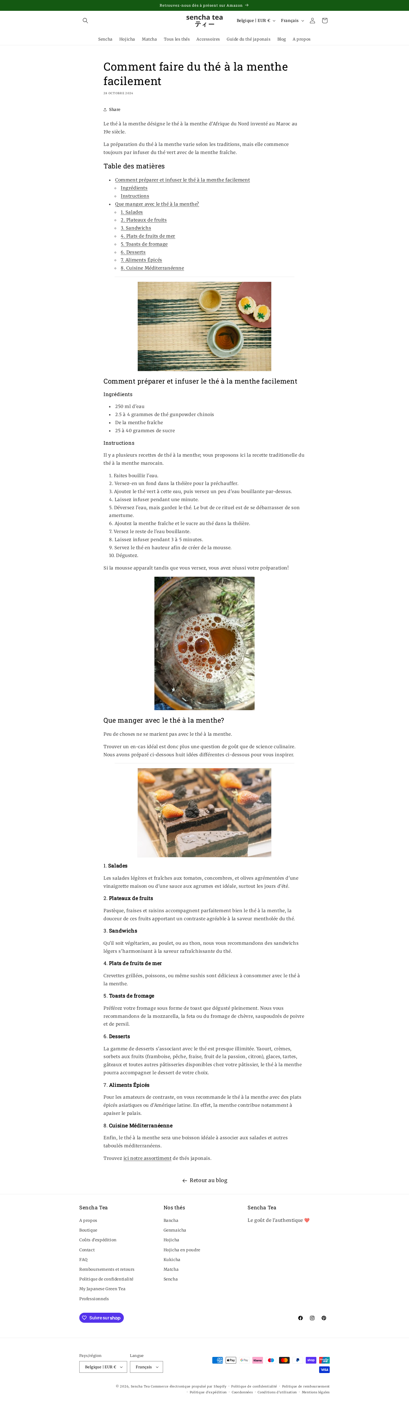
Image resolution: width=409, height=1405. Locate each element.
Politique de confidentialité (106, 1279)
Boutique (88, 1230)
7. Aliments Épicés (141, 260)
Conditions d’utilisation (277, 1392)
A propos (88, 1220)
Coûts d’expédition (98, 1239)
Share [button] (114, 109)
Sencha (171, 1279)
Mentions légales (316, 1392)
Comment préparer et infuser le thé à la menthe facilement (182, 180)
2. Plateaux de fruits (144, 220)
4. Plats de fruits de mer (148, 236)
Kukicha (172, 1259)
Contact (87, 1249)
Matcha (171, 1269)
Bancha (171, 1220)
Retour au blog (208, 1180)
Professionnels (94, 1298)
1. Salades (132, 212)
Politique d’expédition (208, 1392)
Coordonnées (242, 1392)
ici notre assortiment (148, 1158)
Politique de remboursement (306, 1386)
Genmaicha (175, 1230)
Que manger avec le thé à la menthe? (157, 204)
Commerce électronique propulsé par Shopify (188, 1386)
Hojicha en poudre (182, 1249)
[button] (85, 20)
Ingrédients (134, 188)
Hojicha (171, 1239)
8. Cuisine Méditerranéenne (152, 268)
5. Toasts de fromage (144, 244)
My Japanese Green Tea (102, 1288)
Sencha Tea (140, 1386)
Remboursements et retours (107, 1269)
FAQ (83, 1259)
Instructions (135, 196)
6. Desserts (133, 252)
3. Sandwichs (136, 228)
